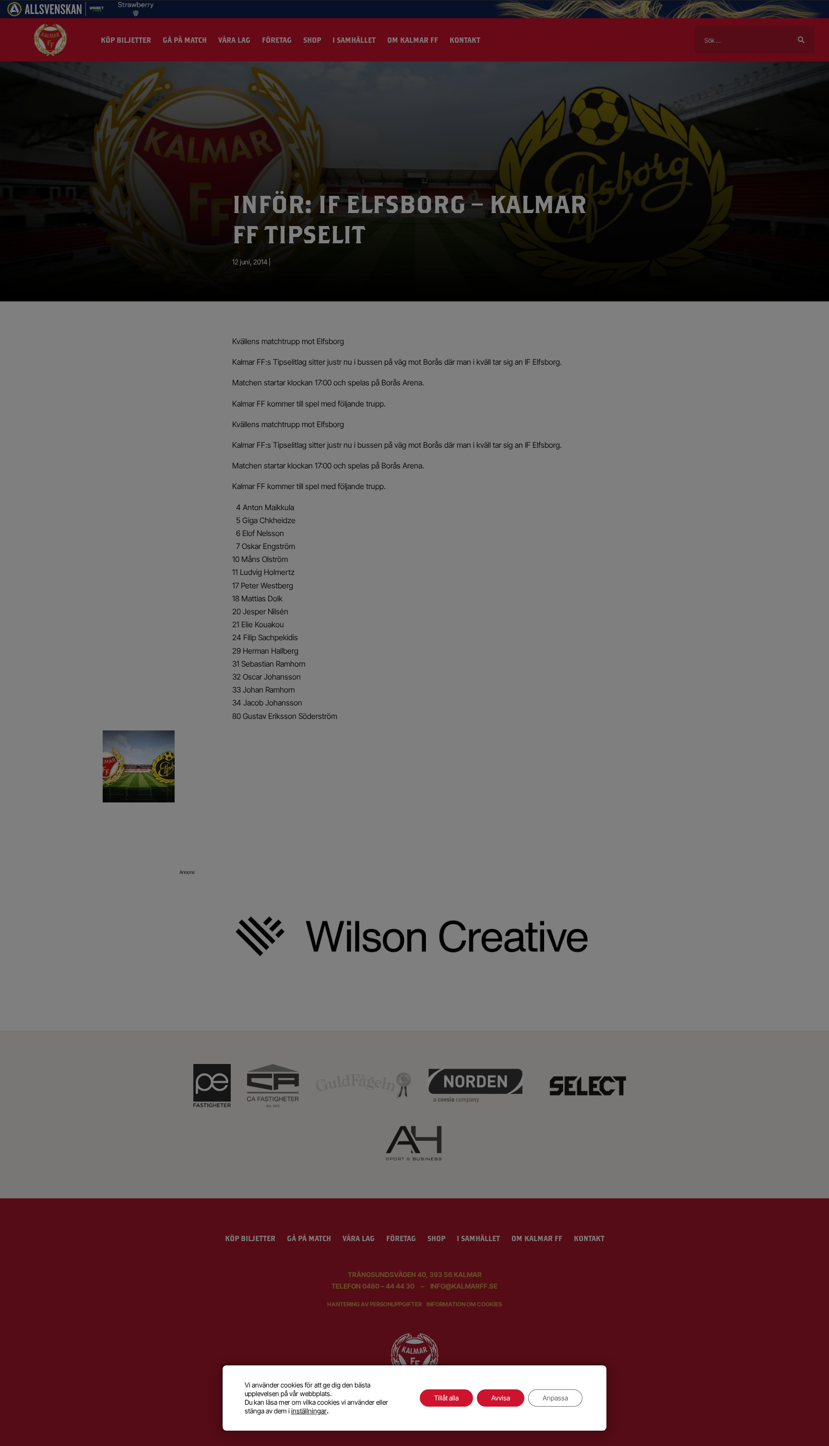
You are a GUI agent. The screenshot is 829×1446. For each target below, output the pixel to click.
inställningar (309, 1411)
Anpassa (555, 1398)
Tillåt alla (446, 1398)
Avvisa (500, 1398)
